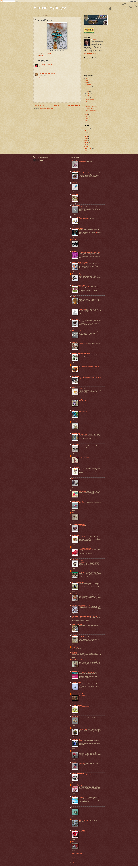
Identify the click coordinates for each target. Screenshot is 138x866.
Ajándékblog (75, 796)
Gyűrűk (85, 140)
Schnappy (41, 73)
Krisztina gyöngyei (76, 682)
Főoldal (56, 105)
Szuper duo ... (82, 695)
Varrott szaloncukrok (83, 636)
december (89, 84)
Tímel (73, 296)
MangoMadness (82, 332)
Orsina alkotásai (76, 365)
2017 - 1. (81, 320)
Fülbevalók (86, 134)
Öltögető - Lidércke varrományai (80, 262)
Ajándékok (86, 128)
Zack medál (89, 102)
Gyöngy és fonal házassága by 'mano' (81, 605)
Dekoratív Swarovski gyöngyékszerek (81, 353)
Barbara (94, 39)
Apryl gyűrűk (81, 445)
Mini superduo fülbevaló (91, 110)
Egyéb (85, 132)
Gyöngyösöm (75, 512)
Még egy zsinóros (83, 502)
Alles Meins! (75, 559)
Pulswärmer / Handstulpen (85, 286)
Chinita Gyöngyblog (77, 785)
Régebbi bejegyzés (74, 105)
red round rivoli (82, 831)
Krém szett (81, 514)
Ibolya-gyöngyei (76, 535)
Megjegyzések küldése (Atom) (47, 108)
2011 (86, 118)
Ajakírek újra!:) (82, 572)
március (89, 93)
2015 (86, 80)
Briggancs (74, 342)
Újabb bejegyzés (38, 105)
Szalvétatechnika (88, 148)
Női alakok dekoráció (83, 241)
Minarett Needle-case (83, 820)
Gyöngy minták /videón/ (78, 694)
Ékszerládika (75, 593)
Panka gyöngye (75, 467)
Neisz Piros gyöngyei (77, 274)
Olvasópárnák (82, 263)
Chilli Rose (81, 388)
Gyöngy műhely (76, 841)
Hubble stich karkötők (83, 343)
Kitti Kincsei (75, 571)
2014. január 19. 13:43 (47, 64)
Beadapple (74, 387)
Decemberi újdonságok (84, 218)
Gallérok (86, 136)
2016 (86, 78)
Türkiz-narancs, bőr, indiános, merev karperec (89, 366)
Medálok (86, 146)
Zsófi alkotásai (75, 444)
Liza (40, 64)
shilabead (74, 183)
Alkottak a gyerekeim (83, 354)
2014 (86, 82)
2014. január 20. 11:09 (49, 73)
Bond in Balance (82, 161)
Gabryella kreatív (76, 433)
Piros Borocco (82, 763)
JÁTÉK (73, 648)
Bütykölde (74, 635)
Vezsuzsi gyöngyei (76, 217)
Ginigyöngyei (75, 478)
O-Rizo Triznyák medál (91, 106)
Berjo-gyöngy (75, 319)
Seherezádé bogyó (90, 99)
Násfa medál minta (83, 729)
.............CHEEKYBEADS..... (79, 524)
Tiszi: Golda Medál (83, 411)
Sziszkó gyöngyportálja (78, 582)
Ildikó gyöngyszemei (77, 705)
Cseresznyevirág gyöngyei (78, 490)
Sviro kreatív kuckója (77, 399)
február (88, 95)
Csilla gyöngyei (76, 456)
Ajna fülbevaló (82, 206)
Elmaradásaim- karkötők (84, 457)
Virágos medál (82, 525)
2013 (86, 114)
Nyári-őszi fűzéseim (83, 606)
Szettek (85, 150)
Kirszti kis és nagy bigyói (78, 659)
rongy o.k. (74, 652)
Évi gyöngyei (75, 160)
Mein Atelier (75, 308)
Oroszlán (81, 297)
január (88, 97)
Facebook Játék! (82, 491)
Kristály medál (82, 843)
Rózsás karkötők (82, 536)
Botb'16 (80, 468)
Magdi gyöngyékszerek (77, 501)
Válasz (40, 69)
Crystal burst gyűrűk (83, 717)
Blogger (75, 862)
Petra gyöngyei (75, 716)
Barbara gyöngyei (50, 7)
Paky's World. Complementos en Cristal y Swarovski (85, 616)
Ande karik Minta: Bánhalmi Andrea (86, 423)
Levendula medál (83, 400)
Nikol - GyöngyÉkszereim (78, 376)
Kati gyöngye (75, 239)
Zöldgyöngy (75, 647)
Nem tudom (74, 653)
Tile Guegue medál (90, 108)
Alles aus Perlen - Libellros (78, 285)
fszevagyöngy (75, 421)
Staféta (80, 740)
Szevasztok (81, 661)
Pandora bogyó (82, 809)
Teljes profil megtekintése (90, 53)
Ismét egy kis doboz (91, 104)
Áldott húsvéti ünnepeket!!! (84, 706)
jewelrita (74, 762)
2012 (86, 116)
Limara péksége (76, 171)
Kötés (85, 144)
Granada (86, 138)
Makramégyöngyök (76, 330)
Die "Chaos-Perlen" (76, 819)
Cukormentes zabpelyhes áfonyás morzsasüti (89, 172)
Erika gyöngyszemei (77, 853)
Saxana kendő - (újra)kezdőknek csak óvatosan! (89, 252)
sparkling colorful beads (78, 773)
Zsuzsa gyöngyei (76, 739)
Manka (73, 410)
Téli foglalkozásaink (83, 434)
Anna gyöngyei (75, 807)
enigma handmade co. (77, 750)
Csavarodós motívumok (84, 275)
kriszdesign (75, 194)
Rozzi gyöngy (75, 671)
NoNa (73, 857)
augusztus (89, 89)
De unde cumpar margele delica (86, 549)
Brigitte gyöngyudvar (77, 624)
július (88, 91)
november (89, 86)
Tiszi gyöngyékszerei (77, 205)
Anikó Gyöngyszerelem (77, 228)
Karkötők (86, 142)
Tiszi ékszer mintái (76, 728)
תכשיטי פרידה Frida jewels (78, 830)
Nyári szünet (81, 797)
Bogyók (41, 55)
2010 (86, 120)
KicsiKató (74, 251)
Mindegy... (81, 752)
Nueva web (74, 617)
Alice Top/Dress (82, 309)
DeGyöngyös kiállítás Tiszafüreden (86, 672)
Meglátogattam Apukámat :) (85, 595)
